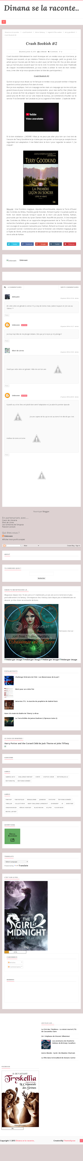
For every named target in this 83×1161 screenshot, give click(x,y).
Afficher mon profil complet (13, 539)
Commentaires (15, 967)
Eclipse (49, 808)
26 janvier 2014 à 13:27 (67, 326)
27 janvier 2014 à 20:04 (67, 397)
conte (37, 777)
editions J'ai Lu (62, 777)
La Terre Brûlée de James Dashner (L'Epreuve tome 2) (36, 718)
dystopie (52, 800)
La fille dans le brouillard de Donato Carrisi (58, 1058)
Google (43, 244)
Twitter (15, 244)
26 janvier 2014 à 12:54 (67, 298)
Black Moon (38, 808)
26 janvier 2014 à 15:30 (67, 352)
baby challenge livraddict (38, 804)
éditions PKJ (10, 781)
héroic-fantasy (25, 808)
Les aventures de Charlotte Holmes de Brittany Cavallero (63, 1042)
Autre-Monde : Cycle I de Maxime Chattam (58, 1053)
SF (62, 804)
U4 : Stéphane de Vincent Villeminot (55, 1036)
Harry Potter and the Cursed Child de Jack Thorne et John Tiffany (36, 743)
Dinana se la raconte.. (41, 8)
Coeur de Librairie (9, 520)
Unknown (24, 260)
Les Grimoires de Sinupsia (13, 524)
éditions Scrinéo (24, 781)
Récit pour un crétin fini (24, 689)
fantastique (19, 800)
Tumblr (57, 244)
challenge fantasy (25, 777)
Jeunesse (42, 800)
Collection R (20, 804)
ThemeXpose (69, 1140)
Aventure (69, 804)
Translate (23, 865)
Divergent (55, 804)
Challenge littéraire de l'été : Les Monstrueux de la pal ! (37, 677)
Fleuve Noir (58, 808)
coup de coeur (48, 777)
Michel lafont (11, 812)
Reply (7, 315)
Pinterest (71, 244)
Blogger (46, 511)
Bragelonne (31, 800)
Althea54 (15, 297)
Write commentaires (70, 287)
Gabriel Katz (10, 777)
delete (77, 298)
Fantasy (9, 800)
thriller (9, 804)
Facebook (29, 244)
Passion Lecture (8, 527)
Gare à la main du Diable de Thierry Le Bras (21, 713)
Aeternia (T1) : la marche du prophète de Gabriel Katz (36, 701)
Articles (12, 962)
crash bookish (11, 808)
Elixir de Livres (18, 350)
